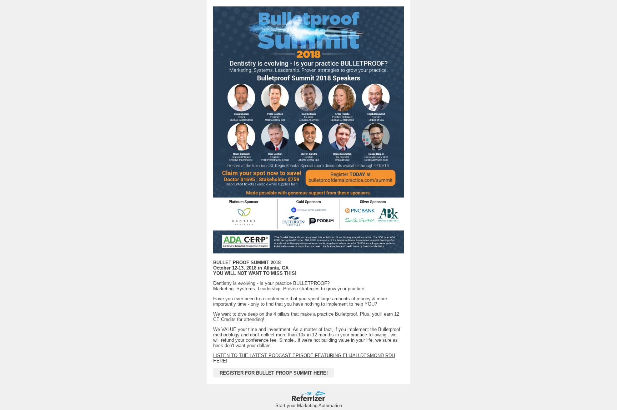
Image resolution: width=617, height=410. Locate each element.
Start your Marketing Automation (308, 405)
